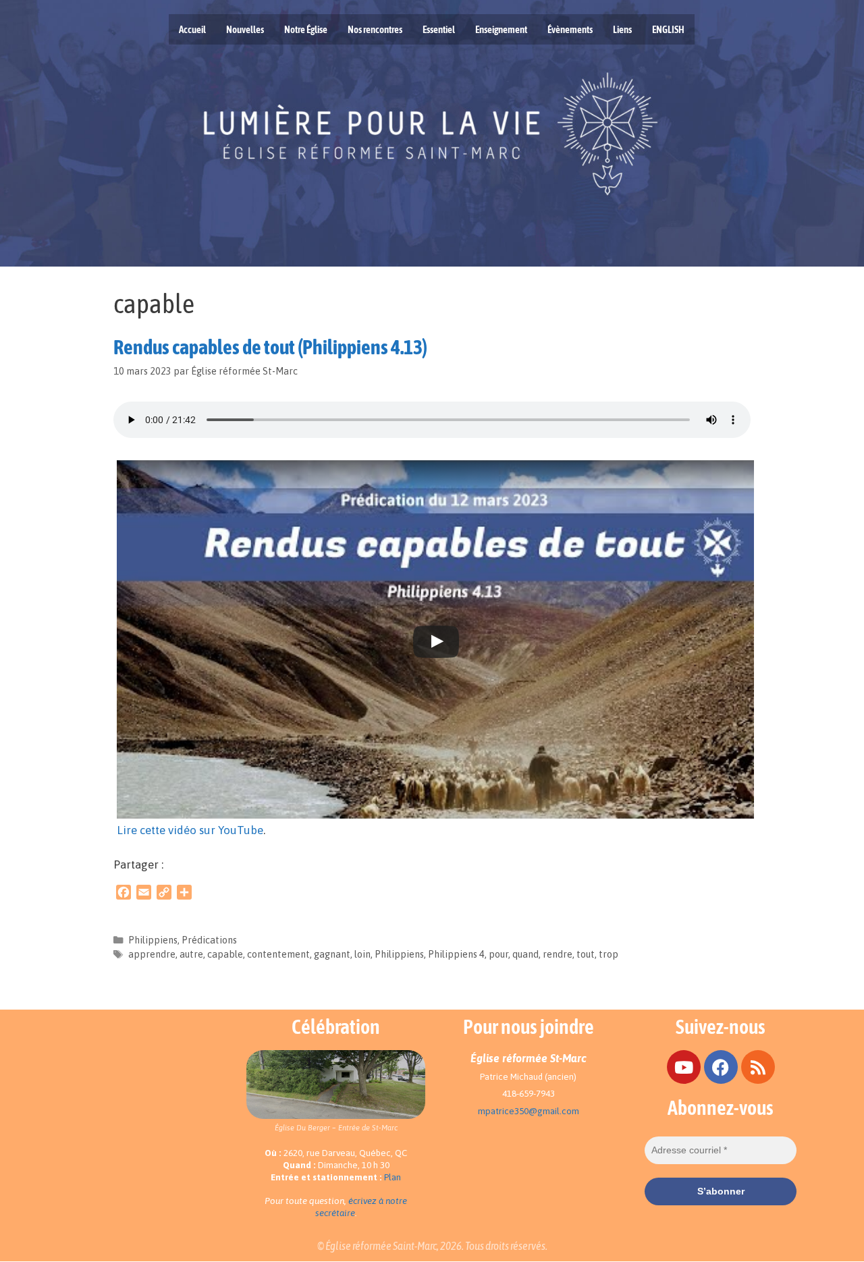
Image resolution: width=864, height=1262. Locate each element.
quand (525, 954)
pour (498, 954)
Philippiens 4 (456, 954)
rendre (557, 954)
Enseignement (501, 29)
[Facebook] (721, 1067)
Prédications (209, 940)
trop (608, 954)
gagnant (332, 954)
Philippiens (153, 940)
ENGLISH (668, 29)
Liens (622, 29)
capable (225, 954)
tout (585, 954)
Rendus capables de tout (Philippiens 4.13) (270, 346)
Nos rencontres (375, 29)
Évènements (570, 29)
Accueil (192, 29)
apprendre (152, 954)
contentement (278, 954)
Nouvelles (245, 29)
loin (362, 954)
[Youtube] (684, 1067)
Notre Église (305, 29)
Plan (392, 1177)
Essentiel (439, 29)
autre (191, 954)
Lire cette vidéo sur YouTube (190, 830)
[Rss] (758, 1067)
